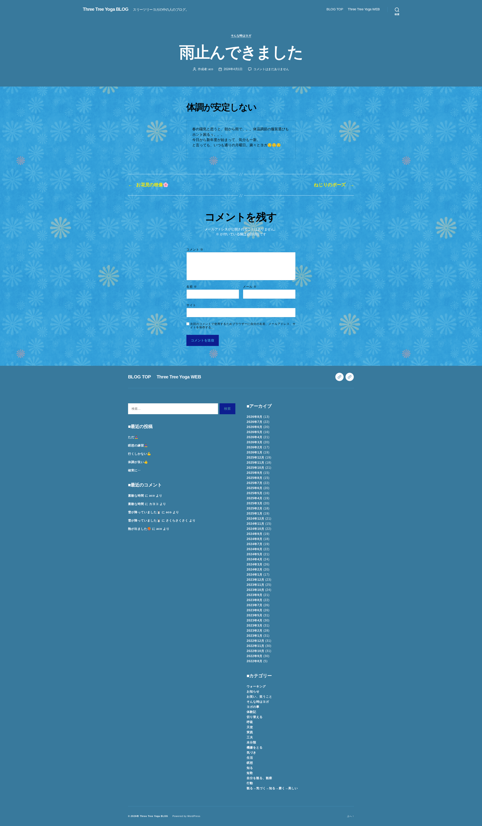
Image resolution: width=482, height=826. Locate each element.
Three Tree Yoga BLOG (105, 9)
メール (250, 286)
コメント (194, 249)
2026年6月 (254, 427)
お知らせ (253, 691)
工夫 (250, 737)
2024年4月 (254, 559)
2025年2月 (254, 508)
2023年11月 (255, 584)
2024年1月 (254, 574)
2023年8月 (254, 600)
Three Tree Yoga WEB (364, 9)
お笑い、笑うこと (259, 696)
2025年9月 (254, 472)
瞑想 (250, 762)
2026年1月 (254, 452)
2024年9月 (254, 533)
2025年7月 (254, 483)
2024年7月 (254, 544)
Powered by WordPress (186, 816)
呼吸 (250, 722)
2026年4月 (254, 437)
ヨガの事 (253, 706)
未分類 (251, 742)
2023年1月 (254, 635)
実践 (250, 732)
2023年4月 (254, 620)
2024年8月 (254, 539)
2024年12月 (255, 518)
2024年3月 (254, 564)
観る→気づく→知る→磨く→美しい (272, 788)
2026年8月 (254, 416)
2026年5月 (254, 432)
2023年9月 (254, 595)
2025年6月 (254, 488)
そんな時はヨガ (241, 35)
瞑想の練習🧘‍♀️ (138, 445)
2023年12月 (255, 579)
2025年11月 (255, 462)
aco (210, 69)
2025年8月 (254, 477)
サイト (191, 305)
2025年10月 (255, 467)
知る (250, 767)
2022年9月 (254, 656)
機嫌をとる (255, 747)
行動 (250, 783)
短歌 (250, 773)
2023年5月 (254, 615)
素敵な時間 (136, 495)
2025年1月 (254, 513)
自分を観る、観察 (259, 778)
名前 (191, 286)
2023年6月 (254, 610)
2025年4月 (254, 498)
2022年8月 (254, 661)
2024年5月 (254, 554)
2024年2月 (254, 569)
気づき (251, 752)
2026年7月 (254, 421)
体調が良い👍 (138, 462)
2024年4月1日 (233, 69)
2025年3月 (254, 503)
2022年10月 (255, 651)
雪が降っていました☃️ (144, 512)
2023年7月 (254, 605)
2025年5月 (254, 493)
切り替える (255, 717)
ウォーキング (256, 686)
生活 (250, 757)
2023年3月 (254, 625)
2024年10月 (255, 528)
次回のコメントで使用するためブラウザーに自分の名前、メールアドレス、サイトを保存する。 (243, 325)
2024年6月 (254, 549)
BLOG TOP (334, 9)
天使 (250, 727)
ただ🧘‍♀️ (133, 437)
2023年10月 (255, 589)
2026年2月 (254, 447)
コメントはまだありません (271, 69)
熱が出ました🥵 (139, 528)
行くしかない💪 (139, 453)
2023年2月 (254, 630)
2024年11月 (255, 523)
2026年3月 (254, 442)
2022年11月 (255, 645)
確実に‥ (134, 470)
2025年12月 (255, 457)
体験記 (251, 711)
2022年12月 (255, 640)
